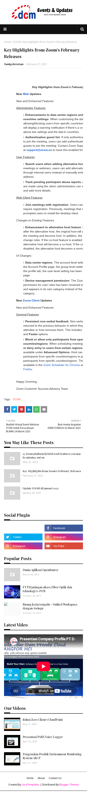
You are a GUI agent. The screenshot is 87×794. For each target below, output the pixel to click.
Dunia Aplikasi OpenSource (40, 570)
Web (26, 94)
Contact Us (55, 778)
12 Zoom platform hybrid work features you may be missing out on (52, 455)
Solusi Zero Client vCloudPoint (43, 720)
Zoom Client (31, 300)
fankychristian (13, 64)
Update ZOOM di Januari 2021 (40, 488)
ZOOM (17, 42)
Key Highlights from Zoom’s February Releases (52, 471)
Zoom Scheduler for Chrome (61, 365)
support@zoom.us (39, 150)
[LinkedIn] (23, 528)
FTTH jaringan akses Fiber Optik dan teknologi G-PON (47, 589)
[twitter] (23, 537)
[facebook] (64, 528)
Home (7, 42)
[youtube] (64, 545)
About (41, 778)
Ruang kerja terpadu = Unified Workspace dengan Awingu (50, 606)
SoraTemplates (30, 784)
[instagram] (64, 537)
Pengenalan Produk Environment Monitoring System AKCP (52, 756)
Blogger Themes (69, 784)
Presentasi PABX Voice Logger (43, 737)
